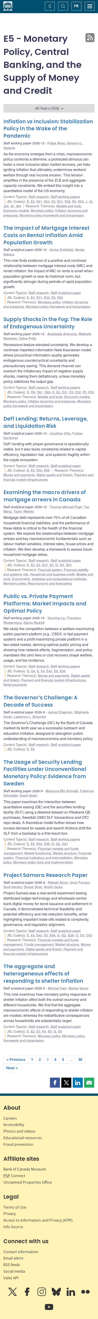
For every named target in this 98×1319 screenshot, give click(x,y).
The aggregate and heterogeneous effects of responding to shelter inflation (43, 974)
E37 (45, 565)
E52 (81, 201)
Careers (10, 1118)
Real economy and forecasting (50, 583)
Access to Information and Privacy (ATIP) (37, 1220)
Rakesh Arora (58, 882)
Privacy (9, 1213)
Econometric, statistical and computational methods (49, 579)
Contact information (20, 1251)
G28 (71, 935)
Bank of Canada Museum (24, 1169)
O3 (82, 935)
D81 (40, 392)
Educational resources (22, 1137)
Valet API (10, 1277)
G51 (69, 565)
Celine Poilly (27, 338)
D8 (33, 392)
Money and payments (19, 475)
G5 (62, 565)
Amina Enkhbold (61, 249)
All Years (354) (47, 108)
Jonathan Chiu (60, 433)
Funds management (39, 944)
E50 (39, 470)
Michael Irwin (57, 988)
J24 (6, 206)
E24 (47, 201)
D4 (33, 671)
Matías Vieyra (78, 988)
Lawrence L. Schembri (30, 716)
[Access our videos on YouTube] (49, 1310)
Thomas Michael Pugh (66, 507)
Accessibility (13, 1124)
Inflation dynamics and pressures (51, 401)
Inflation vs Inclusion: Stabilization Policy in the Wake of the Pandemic (48, 129)
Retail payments (15, 684)
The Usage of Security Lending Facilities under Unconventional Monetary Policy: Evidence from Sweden (44, 773)
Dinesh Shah (33, 887)
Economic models (16, 210)
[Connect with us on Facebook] (27, 1294)
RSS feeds (11, 1264)
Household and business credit (52, 574)
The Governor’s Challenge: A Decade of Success (40, 701)
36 (80, 1059)
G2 (58, 843)
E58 (47, 470)
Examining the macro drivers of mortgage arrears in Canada (44, 496)
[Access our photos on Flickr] (85, 1294)
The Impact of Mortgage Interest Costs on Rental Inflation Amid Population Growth (46, 235)
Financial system (50, 569)
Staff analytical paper (66, 292)
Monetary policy (42, 210)
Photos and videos (19, 1131)
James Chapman (60, 712)
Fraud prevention (18, 1144)
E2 (33, 201)
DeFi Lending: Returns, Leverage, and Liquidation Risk (45, 422)
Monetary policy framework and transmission (52, 215)
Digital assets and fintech (54, 475)
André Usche (53, 887)
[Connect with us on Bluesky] (56, 1294)
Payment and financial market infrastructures (53, 680)
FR (76, 5)
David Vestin (28, 795)
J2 (90, 201)
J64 (18, 206)
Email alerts (13, 1258)
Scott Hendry (12, 887)
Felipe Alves (56, 143)
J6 (12, 206)
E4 (43, 671)
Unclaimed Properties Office (27, 1182)
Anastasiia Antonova (62, 334)
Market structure (65, 853)
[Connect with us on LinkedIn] (71, 1294)
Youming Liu (56, 618)
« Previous (15, 1059)
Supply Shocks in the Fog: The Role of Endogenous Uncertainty (47, 323)
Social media (14, 1271)
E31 (60, 201)
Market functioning (37, 853)
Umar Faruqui (80, 882)
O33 (89, 935)
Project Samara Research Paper (45, 875)
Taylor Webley (23, 511)
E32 (67, 201)
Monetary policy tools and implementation (43, 862)
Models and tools (68, 206)
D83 (48, 392)
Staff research (38, 196)
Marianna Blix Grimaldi (62, 791)
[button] (55, 1083)
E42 (49, 671)
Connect (14, 1175)
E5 (74, 201)
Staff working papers (65, 196)
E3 (53, 201)
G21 (65, 843)
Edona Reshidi (33, 622)
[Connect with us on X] (13, 1294)
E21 (39, 201)
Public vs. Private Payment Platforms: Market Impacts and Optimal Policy (44, 603)
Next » (12, 1067)
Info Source (13, 1226)
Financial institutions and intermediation (43, 857)
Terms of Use (14, 1207)
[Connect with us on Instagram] (42, 1294)
